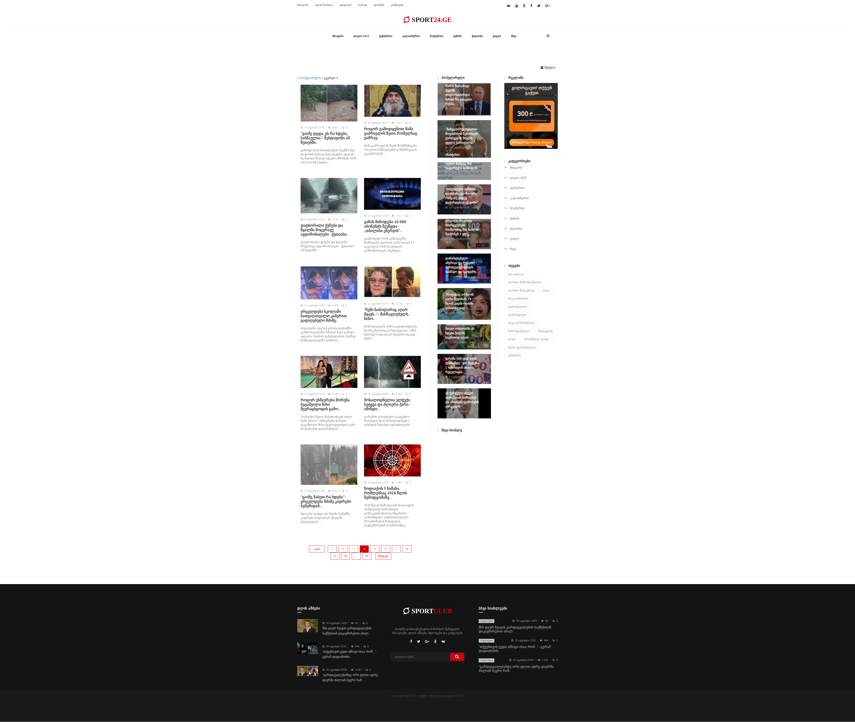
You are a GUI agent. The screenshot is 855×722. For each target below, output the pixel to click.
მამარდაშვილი (519, 331)
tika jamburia (516, 274)
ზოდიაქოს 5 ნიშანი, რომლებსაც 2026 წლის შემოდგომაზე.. (385, 493)
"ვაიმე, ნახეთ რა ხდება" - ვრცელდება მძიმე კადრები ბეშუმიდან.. (326, 501)
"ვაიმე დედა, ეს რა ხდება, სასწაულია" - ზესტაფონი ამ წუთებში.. (325, 138)
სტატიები (346, 4)
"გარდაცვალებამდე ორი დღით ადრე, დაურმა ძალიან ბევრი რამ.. (516, 668)
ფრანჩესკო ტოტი (536, 339)
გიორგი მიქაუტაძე (521, 290)
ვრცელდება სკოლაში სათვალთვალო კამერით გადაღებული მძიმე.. (324, 316)
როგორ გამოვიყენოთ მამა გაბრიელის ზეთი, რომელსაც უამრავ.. (390, 133)
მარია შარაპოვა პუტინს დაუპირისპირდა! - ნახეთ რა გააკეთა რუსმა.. (458, 95)
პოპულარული (486, 621)
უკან (317, 549)
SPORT (431, 19)
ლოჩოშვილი (517, 315)
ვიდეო (497, 36)
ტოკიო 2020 (361, 36)
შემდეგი (383, 556)
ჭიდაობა (477, 36)
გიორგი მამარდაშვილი (525, 282)
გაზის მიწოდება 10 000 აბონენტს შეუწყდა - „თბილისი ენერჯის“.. (385, 226)
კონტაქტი (397, 4)
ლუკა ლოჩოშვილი (521, 323)
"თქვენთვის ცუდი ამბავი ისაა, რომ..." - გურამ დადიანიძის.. (515, 649)
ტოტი (512, 339)
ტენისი (457, 36)
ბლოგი (362, 4)
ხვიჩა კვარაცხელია (522, 347)
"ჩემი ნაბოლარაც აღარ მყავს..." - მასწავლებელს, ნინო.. (386, 314)
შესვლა (550, 67)
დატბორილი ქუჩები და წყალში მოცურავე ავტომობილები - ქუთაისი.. (324, 230)
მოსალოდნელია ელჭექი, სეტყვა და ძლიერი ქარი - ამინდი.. (387, 404)
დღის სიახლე (324, 4)
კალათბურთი (411, 36)
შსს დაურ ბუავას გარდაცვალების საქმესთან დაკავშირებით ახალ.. (515, 629)
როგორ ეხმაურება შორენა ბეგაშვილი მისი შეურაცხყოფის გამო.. (325, 404)
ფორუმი (379, 4)
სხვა (513, 36)
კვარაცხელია (517, 306)
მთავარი (303, 4)
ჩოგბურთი (436, 36)
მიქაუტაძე (545, 331)
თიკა (546, 290)
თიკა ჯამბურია (518, 298)
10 (345, 556)
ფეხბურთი (385, 36)
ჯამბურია (514, 355)
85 (367, 556)
